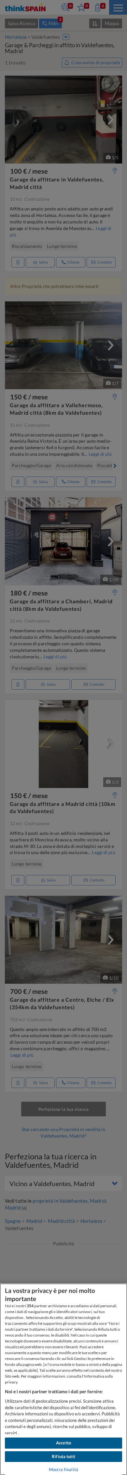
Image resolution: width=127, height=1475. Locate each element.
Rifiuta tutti (63, 1456)
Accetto (63, 1442)
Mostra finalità (63, 1469)
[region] (63, 1379)
